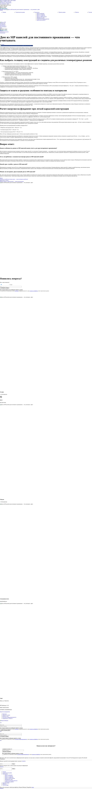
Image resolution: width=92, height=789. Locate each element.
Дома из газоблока (41, 14)
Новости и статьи (6, 715)
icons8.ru (24, 761)
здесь (33, 787)
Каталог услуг (6, 716)
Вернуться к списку (4, 180)
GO (1, 722)
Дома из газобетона (41, 15)
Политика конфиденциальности (9, 717)
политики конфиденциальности (21, 739)
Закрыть (2, 766)
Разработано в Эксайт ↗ (8, 718)
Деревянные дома (40, 17)
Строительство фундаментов (43, 19)
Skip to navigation (3, 0)
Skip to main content (11, 0)
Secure (2, 44)
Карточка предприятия (5, 711)
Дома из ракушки (40, 13)
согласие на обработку (34, 290)
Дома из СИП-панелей (42, 16)
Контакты (5, 713)
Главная (1, 31)
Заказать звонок (3, 9)
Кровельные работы (41, 20)
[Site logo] (6, 3)
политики (17, 290)
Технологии (6, 31)
